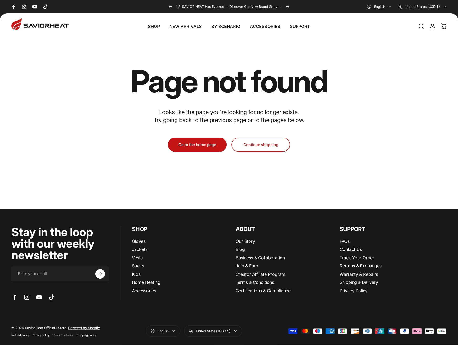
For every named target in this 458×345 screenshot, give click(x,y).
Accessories (144, 290)
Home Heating (146, 282)
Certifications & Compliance (263, 290)
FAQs (345, 241)
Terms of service (62, 335)
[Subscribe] (100, 274)
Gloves (139, 241)
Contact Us (351, 249)
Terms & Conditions (255, 282)
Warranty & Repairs (359, 274)
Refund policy (20, 335)
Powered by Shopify (84, 327)
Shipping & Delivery (359, 282)
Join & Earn (247, 265)
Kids (136, 274)
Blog (240, 249)
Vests (137, 257)
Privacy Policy (354, 290)
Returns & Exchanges (361, 265)
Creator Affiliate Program (260, 274)
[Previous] (170, 6)
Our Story (245, 241)
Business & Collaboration (260, 257)
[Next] (287, 6)
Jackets (139, 249)
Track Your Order (357, 257)
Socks (138, 265)
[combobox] (379, 6)
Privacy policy (40, 335)
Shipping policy (86, 335)
